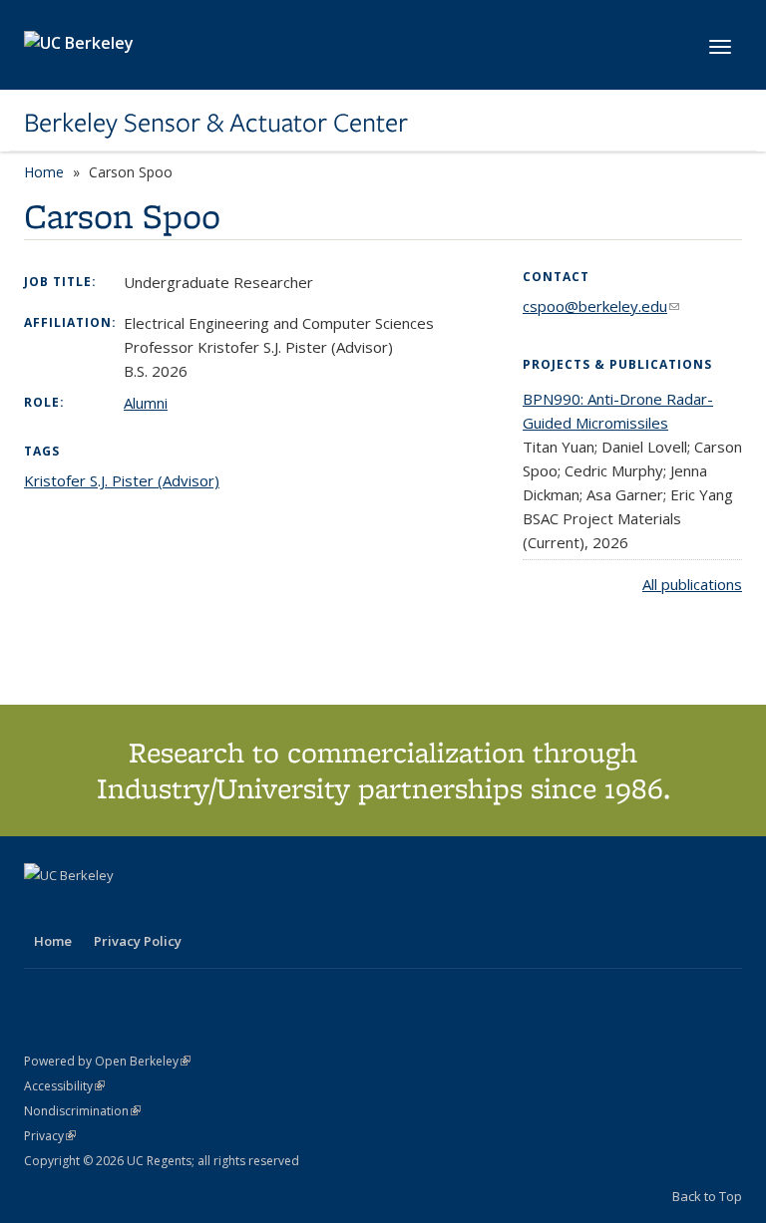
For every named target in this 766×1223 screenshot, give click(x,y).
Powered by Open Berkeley (107, 1061)
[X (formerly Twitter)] (42, 909)
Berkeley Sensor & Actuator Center (216, 123)
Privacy (50, 1135)
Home (44, 171)
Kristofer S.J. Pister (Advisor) (121, 480)
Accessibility (64, 1085)
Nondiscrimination (82, 1110)
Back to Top (707, 1196)
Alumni (146, 403)
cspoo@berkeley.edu (601, 306)
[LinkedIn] (81, 909)
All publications (692, 584)
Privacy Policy (138, 941)
